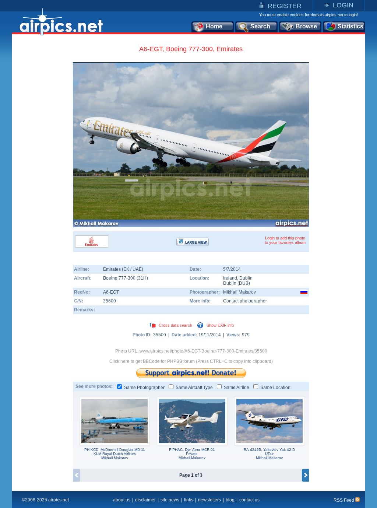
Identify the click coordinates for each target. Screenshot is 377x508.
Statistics (350, 26)
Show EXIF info (220, 325)
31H (142, 278)
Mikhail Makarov (239, 292)
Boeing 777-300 (120, 278)
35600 (109, 301)
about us (121, 499)
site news (170, 499)
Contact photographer (245, 301)
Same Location (275, 387)
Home (214, 26)
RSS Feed (344, 500)
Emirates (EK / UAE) (123, 269)
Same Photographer (144, 387)
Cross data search (175, 325)
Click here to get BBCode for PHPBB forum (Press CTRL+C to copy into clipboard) (191, 361)
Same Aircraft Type (194, 387)
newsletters (209, 499)
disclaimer (145, 499)
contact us (249, 499)
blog (230, 499)
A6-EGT (111, 292)
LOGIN (343, 5)
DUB (244, 283)
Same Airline (236, 387)
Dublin (246, 278)
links (188, 499)
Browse (306, 26)
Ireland (230, 278)
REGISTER (285, 6)
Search (260, 26)
